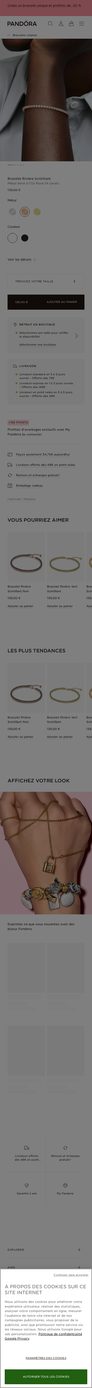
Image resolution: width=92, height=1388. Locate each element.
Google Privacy (17, 1338)
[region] (46, 1328)
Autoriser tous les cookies (46, 1376)
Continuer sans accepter (71, 1274)
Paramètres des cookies (46, 1358)
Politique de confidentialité (60, 1334)
